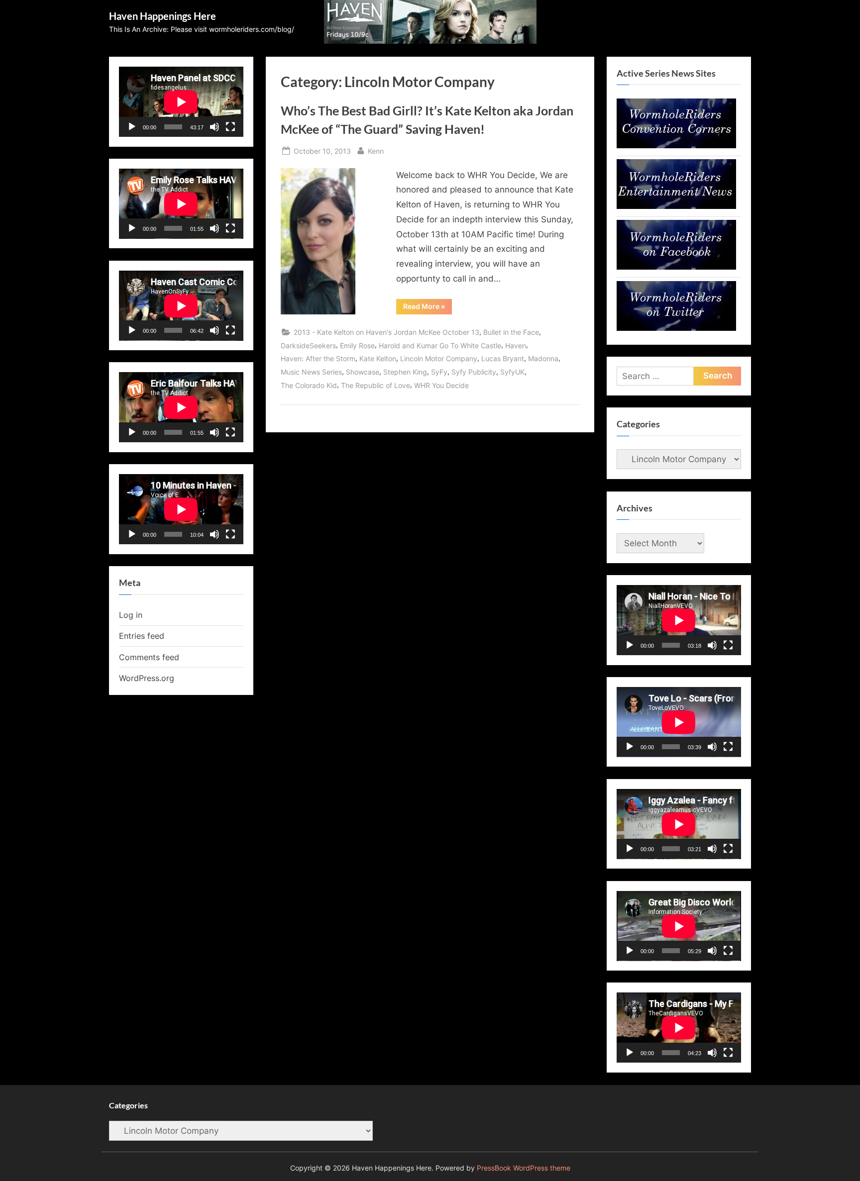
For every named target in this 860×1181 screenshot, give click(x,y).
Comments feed (149, 657)
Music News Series (311, 372)
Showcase (362, 372)
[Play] (132, 127)
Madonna (543, 358)
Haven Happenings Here (162, 16)
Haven (515, 345)
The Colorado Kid (309, 385)
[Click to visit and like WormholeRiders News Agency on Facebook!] (676, 267)
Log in (130, 615)
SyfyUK (512, 372)
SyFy (439, 372)
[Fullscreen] (230, 127)
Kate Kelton (377, 358)
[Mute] (214, 127)
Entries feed (141, 636)
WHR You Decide (441, 385)
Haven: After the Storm (318, 358)
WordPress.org (146, 678)
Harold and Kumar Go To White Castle (440, 345)
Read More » (427, 307)
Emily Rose (357, 345)
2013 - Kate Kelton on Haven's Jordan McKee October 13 (386, 332)
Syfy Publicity (473, 372)
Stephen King (405, 372)
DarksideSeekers (308, 345)
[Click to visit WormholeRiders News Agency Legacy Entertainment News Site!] (676, 206)
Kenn (376, 150)
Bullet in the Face (511, 332)
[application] (181, 102)
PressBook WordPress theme (523, 1168)
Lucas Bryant (502, 358)
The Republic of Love (375, 385)
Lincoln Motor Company (438, 358)
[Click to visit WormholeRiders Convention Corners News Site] (676, 145)
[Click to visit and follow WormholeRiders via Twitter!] (676, 328)
